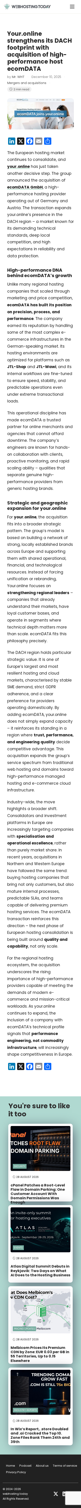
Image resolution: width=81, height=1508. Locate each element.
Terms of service (65, 1466)
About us (42, 1466)
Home (10, 1466)
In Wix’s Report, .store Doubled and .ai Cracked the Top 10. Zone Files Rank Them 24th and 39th (40, 1435)
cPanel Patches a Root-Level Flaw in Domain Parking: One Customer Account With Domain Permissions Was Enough (38, 1194)
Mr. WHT (18, 77)
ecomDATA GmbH (25, 187)
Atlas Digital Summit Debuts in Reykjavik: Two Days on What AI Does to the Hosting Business (40, 1270)
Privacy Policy (16, 1472)
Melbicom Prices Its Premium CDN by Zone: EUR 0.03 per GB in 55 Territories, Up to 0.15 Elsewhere (40, 1354)
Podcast (25, 1466)
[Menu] (72, 7)
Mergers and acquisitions (26, 83)
